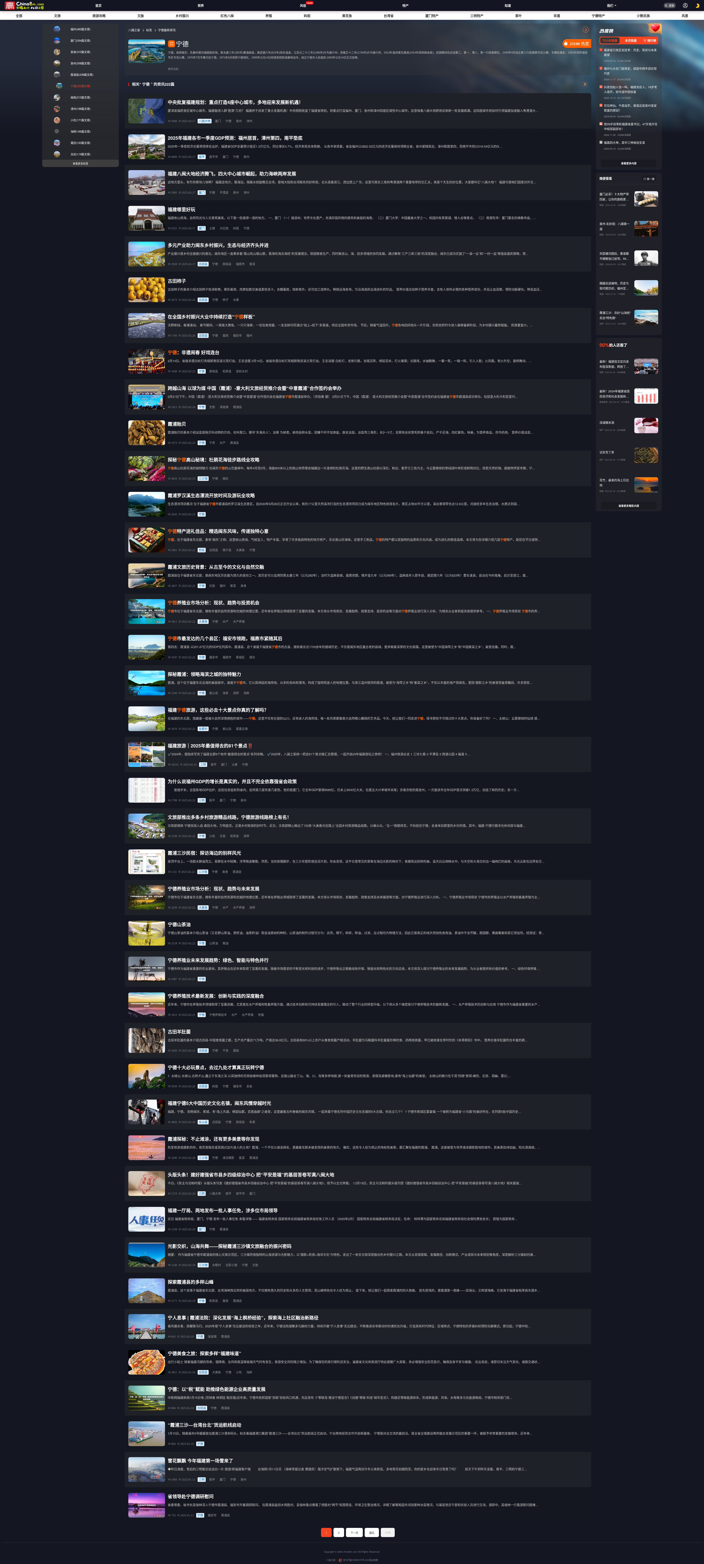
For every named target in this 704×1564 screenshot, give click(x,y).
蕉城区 (240, 657)
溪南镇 (224, 407)
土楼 (212, 228)
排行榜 (651, 40)
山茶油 (213, 943)
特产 (405, 5)
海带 (236, 693)
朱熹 (252, 1122)
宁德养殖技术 (218, 1015)
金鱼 (249, 1086)
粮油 (225, 943)
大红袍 (224, 228)
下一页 (354, 1532)
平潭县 (224, 192)
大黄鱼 (240, 550)
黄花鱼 (347, 15)
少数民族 (643, 15)
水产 (222, 443)
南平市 (213, 157)
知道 (508, 5)
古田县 (203, 264)
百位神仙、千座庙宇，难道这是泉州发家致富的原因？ (630, 107)
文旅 (57, 15)
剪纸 (202, 550)
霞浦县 (237, 407)
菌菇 (236, 1050)
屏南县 (227, 264)
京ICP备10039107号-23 (355, 1560)
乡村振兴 (182, 15)
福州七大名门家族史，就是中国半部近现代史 (630, 70)
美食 (243, 586)
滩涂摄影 (228, 1158)
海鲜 (246, 693)
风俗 (303, 4)
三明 (203, 764)
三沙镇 (203, 478)
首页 (98, 5)
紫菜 (252, 264)
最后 (371, 1532)
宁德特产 (598, 15)
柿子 (225, 300)
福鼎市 (240, 264)
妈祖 (307, 15)
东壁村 (203, 729)
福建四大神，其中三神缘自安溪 (624, 142)
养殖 (268, 15)
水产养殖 (239, 621)
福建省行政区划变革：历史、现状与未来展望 (630, 52)
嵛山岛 (213, 693)
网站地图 (373, 1560)
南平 (202, 157)
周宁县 (227, 550)
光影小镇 (231, 1265)
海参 (225, 693)
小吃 (212, 836)
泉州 (239, 121)
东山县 (203, 1122)
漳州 (249, 121)
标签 (149, 30)
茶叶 (518, 15)
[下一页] (585, 84)
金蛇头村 (242, 371)
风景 (685, 15)
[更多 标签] (585, 29)
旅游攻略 (99, 15)
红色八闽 (227, 15)
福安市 (237, 335)
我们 (610, 5)
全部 (19, 15)
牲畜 (261, 1015)
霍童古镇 (242, 729)
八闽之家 (134, 30)
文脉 (140, 15)
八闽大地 (204, 121)
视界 (201, 5)
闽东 (225, 478)
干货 (212, 443)
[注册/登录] (685, 5)
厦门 (218, 121)
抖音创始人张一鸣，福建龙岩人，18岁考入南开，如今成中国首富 (630, 89)
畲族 (225, 335)
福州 (249, 335)
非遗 (556, 15)
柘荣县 (227, 371)
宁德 (228, 121)
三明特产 (476, 15)
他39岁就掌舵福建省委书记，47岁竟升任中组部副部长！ (630, 126)
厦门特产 (432, 15)
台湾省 (389, 15)
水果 (236, 300)
